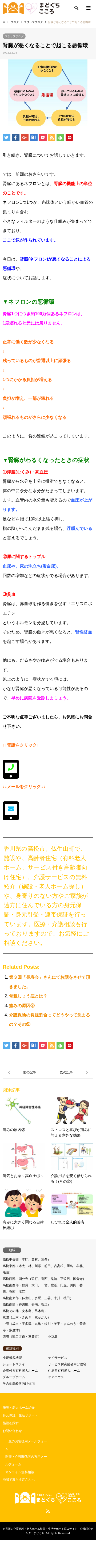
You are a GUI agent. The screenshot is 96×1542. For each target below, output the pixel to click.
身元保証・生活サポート (20, 1415)
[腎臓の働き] (70, 1072)
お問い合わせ (12, 1431)
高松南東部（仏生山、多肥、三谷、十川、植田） (38, 1298)
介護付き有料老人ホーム (20, 1371)
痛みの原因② (22, 1005)
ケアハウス (56, 1377)
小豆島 (53, 1337)
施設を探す (11, 1423)
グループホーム (14, 1377)
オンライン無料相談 (19, 1472)
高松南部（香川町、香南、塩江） (27, 1304)
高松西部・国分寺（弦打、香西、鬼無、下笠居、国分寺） (44, 1279)
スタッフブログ (14, 36)
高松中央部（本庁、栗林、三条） (27, 1259)
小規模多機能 (12, 1358)
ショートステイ (14, 1364)
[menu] (88, 8)
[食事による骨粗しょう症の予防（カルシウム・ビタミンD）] (25, 1072)
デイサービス (57, 1358)
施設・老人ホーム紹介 (19, 1407)
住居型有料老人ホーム (64, 1371)
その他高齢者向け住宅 (19, 1383)
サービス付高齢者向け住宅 (67, 1364)
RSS (48, 1511)
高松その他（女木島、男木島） (25, 1311)
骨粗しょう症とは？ (28, 996)
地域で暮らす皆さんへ (19, 1479)
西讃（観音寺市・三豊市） (22, 1337)
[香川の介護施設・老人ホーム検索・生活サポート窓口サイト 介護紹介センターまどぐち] (31, 8)
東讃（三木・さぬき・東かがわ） (27, 1317)
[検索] (76, 8)
